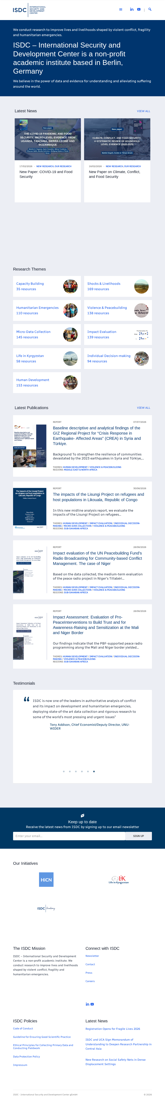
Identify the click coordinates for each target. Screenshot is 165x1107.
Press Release (114, 166)
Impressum (20, 1064)
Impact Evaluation (101, 523)
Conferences (44, 166)
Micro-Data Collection (77, 526)
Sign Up (138, 835)
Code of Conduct (23, 1028)
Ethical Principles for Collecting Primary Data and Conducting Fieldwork (43, 1047)
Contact (90, 964)
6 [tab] (98, 775)
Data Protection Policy (26, 1056)
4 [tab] (86, 775)
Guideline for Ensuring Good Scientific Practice (42, 1036)
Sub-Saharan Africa (76, 528)
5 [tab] (92, 775)
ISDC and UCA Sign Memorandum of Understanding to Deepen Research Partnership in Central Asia (119, 1044)
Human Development (75, 467)
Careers (90, 981)
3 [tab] (79, 775)
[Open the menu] (121, 10)
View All (143, 111)
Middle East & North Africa (80, 469)
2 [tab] (73, 775)
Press (89, 972)
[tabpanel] (82, 730)
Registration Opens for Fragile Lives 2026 (113, 1029)
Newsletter (92, 955)
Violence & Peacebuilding (105, 467)
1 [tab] (67, 775)
